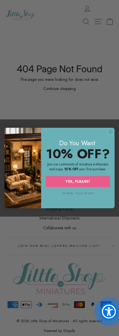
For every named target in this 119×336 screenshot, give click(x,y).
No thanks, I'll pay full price (78, 193)
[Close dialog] (110, 131)
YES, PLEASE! (78, 181)
